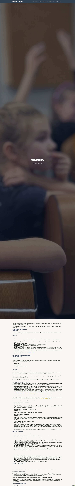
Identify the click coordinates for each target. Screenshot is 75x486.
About (47, 1)
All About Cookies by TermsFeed (46, 398)
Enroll (40, 1)
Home (33, 1)
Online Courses (51, 1)
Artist (60, 1)
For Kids (43, 1)
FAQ (57, 1)
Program (36, 1)
